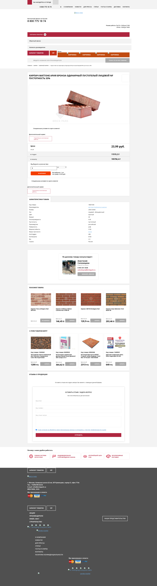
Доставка (117, 7)
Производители (36, 516)
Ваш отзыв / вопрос (41, 415)
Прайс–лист (34, 519)
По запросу (46, 320)
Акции (32, 513)
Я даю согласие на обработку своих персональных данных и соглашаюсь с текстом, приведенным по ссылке (72, 430)
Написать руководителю (37, 47)
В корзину (42, 173)
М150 (90, 232)
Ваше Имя (39, 401)
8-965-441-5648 (83, 268)
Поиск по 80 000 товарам (117, 60)
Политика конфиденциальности (49, 555)
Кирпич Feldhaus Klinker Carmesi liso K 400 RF (64, 309)
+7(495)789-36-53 (37, 485)
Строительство (35, 522)
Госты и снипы (106, 7)
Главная (29, 65)
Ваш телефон (39, 408)
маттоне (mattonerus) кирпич (97, 207)
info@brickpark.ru (39, 487)
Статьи (96, 7)
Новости (78, 7)
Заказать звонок (88, 274)
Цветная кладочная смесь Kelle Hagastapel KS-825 (114, 355)
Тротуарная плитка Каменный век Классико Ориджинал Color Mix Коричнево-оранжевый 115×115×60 (41, 357)
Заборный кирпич (44, 65)
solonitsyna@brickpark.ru (86, 270)
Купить (72, 320)
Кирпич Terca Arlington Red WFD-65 (40, 309)
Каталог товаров (36, 470)
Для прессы (87, 7)
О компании (68, 7)
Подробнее (41, 304)
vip (53, 53)
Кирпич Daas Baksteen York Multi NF (115, 309)
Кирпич (35, 65)
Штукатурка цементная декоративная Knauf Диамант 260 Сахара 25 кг (66, 356)
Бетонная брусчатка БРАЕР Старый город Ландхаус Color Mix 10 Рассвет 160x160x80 (90, 356)
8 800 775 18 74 (46, 7)
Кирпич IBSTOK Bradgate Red (90, 309)
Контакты (126, 7)
